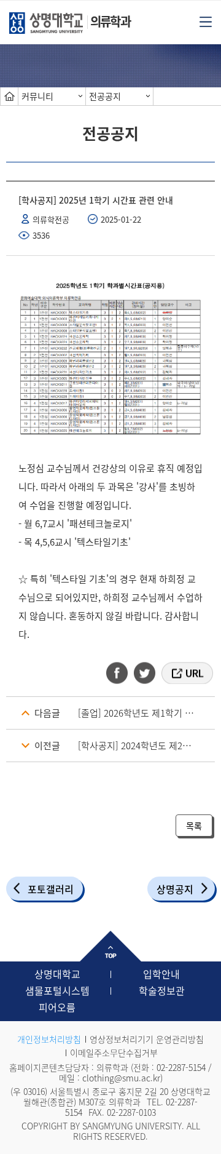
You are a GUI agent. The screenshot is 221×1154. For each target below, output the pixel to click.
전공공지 (105, 96)
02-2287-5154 (181, 1067)
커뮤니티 (37, 96)
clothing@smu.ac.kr (121, 1078)
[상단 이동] (110, 946)
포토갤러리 (51, 888)
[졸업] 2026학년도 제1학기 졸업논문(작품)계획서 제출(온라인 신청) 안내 (146, 713)
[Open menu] (206, 21)
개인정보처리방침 (49, 1039)
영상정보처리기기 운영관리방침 (147, 1039)
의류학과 (110, 21)
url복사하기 (186, 673)
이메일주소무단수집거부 (114, 1052)
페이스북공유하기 (121, 673)
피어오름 (57, 1007)
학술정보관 (162, 990)
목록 (194, 825)
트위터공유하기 (145, 673)
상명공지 (175, 888)
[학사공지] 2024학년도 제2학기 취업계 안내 (146, 745)
